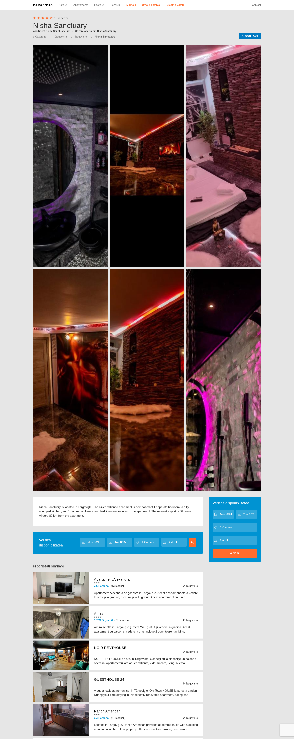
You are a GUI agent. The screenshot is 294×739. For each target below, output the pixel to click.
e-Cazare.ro (43, 5)
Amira (98, 614)
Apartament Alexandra (112, 579)
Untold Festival (151, 4)
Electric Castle (175, 4)
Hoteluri (63, 4)
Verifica (235, 553)
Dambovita (60, 36)
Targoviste (81, 36)
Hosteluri (99, 4)
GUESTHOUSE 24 (109, 679)
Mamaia (131, 4)
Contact (256, 4)
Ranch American (107, 711)
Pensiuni (115, 4)
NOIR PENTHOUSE (110, 648)
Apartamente (80, 4)
